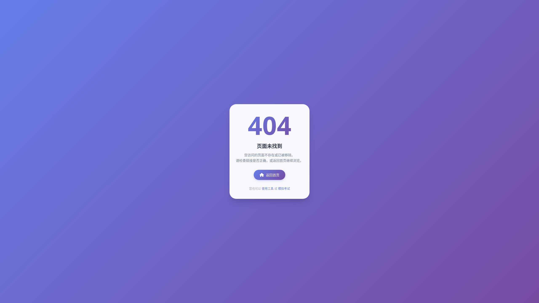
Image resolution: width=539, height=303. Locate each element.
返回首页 (272, 175)
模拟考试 (284, 188)
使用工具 (268, 188)
